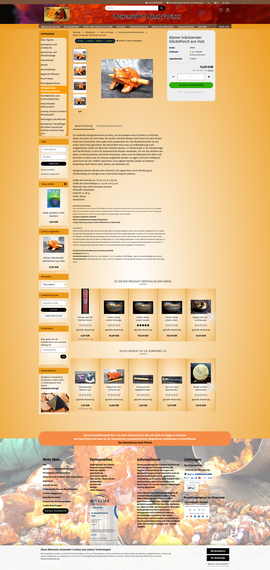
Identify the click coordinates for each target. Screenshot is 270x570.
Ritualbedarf (71, 26)
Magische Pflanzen (50, 74)
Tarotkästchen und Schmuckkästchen (50, 97)
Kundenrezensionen (109, 126)
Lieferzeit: (173, 52)
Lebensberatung (138, 26)
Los (63, 357)
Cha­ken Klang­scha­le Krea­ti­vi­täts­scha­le (143, 319)
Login (226, 3)
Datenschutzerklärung (50, 559)
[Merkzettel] (220, 10)
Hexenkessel (47, 60)
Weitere (202, 26)
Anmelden (53, 164)
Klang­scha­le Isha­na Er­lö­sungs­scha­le (201, 319)
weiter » (99, 41)
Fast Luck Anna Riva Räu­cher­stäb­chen (172, 388)
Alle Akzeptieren (218, 551)
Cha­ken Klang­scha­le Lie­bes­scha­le (171, 319)
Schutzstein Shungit (50, 388)
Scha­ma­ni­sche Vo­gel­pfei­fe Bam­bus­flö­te (143, 388)
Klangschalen (186, 26)
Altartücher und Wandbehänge (49, 54)
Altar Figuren (47, 40)
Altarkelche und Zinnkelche (49, 46)
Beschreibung (83, 126)
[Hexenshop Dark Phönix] (57, 14)
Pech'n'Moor (47, 78)
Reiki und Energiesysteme (98, 26)
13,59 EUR (53, 267)
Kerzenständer (48, 69)
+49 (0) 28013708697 (155, 3)
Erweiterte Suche (53, 316)
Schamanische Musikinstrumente (50, 89)
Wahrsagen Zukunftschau (53, 119)
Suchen (53, 310)
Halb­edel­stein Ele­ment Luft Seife (85, 388)
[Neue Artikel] (65, 184)
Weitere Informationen (218, 564)
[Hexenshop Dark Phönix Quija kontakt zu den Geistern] (53, 198)
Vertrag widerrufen (56, 511)
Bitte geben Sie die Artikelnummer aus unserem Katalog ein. (53, 342)
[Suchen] (208, 2)
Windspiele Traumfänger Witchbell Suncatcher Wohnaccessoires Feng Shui (53, 129)
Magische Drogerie (163, 26)
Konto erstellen (48, 170)
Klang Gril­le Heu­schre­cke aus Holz (114, 388)
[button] (227, 10)
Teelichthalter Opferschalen (48, 105)
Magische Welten (50, 26)
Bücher (121, 26)
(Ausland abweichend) (197, 55)
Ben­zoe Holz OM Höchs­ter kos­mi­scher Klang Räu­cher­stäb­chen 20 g (85, 319)
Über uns (224, 26)
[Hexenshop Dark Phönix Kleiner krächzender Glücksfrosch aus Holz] (127, 78)
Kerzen (44, 64)
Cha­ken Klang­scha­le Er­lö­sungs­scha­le (114, 319)
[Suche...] (161, 8)
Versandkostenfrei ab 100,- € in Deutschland (185, 3)
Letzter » (110, 41)
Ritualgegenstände (50, 83)
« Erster (79, 41)
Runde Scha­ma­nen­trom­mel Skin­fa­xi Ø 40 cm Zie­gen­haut (200, 388)
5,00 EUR (53, 222)
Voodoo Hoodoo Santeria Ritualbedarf (53, 113)
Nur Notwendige (218, 558)
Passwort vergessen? (50, 174)
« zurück (89, 41)
